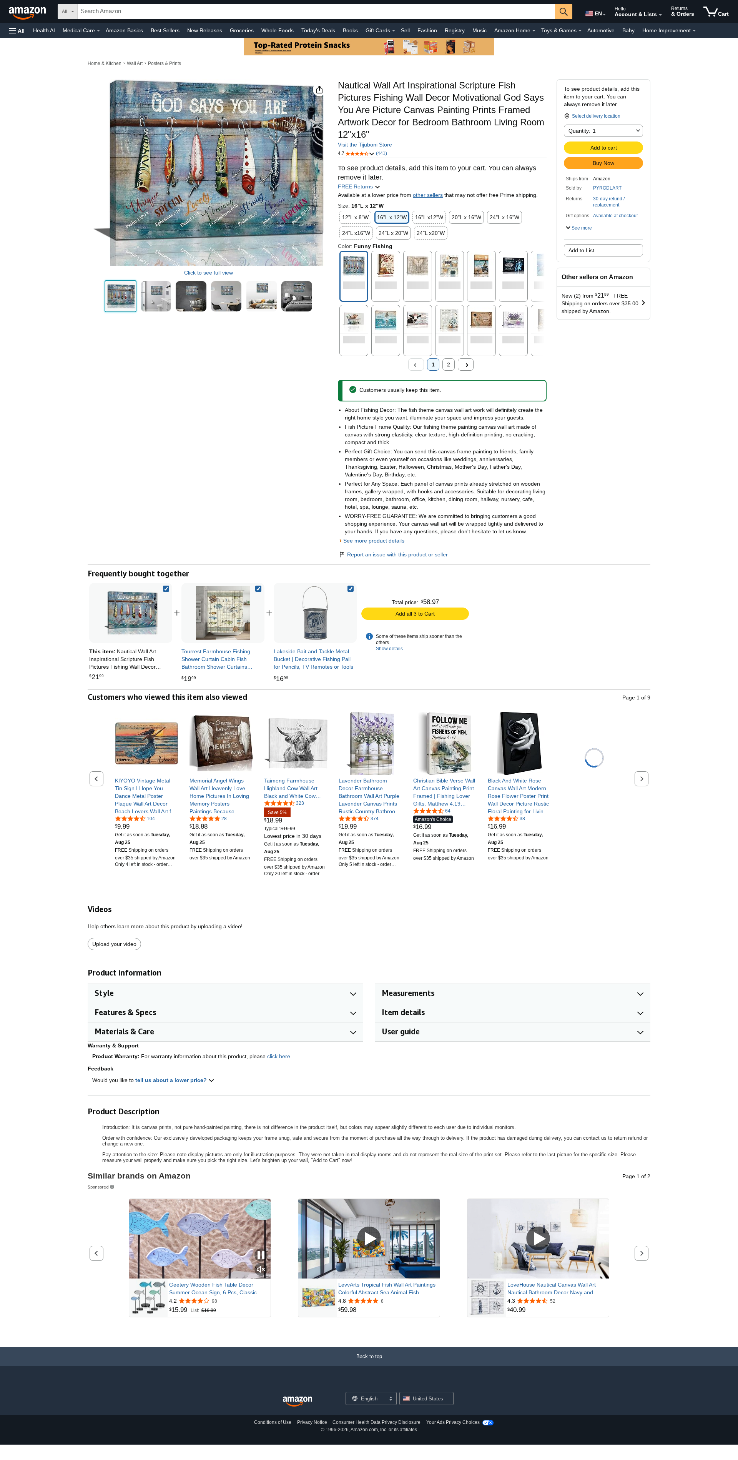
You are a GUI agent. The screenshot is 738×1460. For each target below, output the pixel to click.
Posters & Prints (164, 63)
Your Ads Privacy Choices (453, 1422)
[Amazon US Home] (297, 1402)
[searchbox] (316, 11)
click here (278, 1056)
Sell (405, 30)
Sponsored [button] (98, 1186)
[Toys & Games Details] (580, 31)
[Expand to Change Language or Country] (604, 14)
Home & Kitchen (104, 63)
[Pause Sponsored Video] (261, 1256)
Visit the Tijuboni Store (365, 145)
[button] (17, 30)
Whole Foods (277, 30)
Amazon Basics (124, 30)
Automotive (601, 30)
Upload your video (114, 944)
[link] (223, 613)
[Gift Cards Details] (393, 31)
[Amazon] (28, 11)
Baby (628, 30)
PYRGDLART (607, 188)
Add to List (581, 250)
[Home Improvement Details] (694, 31)
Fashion (427, 30)
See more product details (373, 541)
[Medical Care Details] (98, 31)
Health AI (44, 30)
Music (479, 30)
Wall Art (135, 63)
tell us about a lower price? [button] (171, 1080)
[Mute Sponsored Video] (261, 1270)
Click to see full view (208, 273)
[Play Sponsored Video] (369, 1239)
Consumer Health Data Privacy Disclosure (376, 1422)
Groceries (242, 30)
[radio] (120, 296)
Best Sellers (165, 30)
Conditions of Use (272, 1422)
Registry (455, 30)
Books (350, 30)
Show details (389, 648)
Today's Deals (318, 30)
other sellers (428, 195)
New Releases (204, 30)
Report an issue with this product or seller (397, 554)
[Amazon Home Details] (533, 31)
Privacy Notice (312, 1422)
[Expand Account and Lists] (660, 15)
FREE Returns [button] (356, 186)
